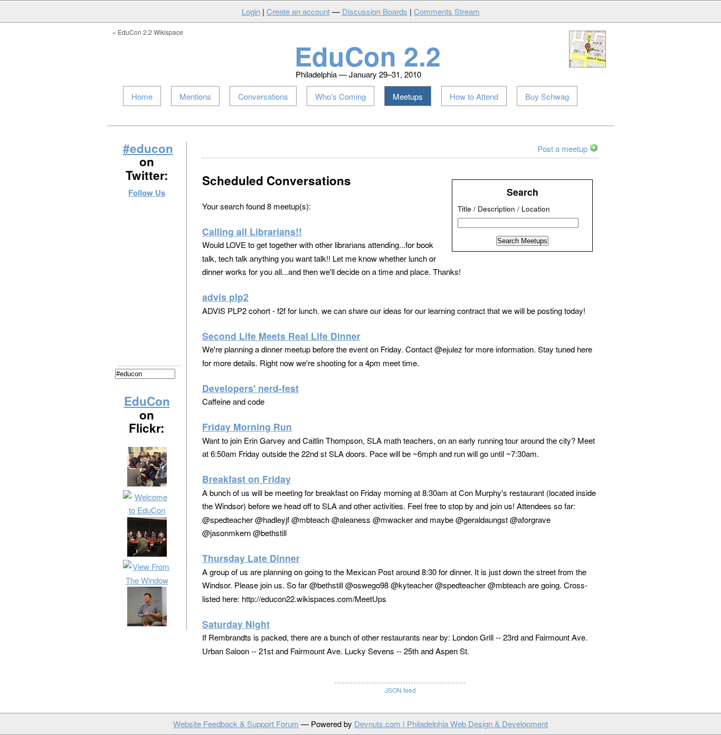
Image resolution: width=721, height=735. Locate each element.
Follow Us (146, 192)
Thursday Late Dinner (251, 558)
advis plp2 (225, 296)
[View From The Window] (146, 580)
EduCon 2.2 (368, 55)
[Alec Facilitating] (147, 483)
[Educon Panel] (147, 553)
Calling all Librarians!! (252, 231)
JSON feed (400, 689)
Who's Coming (340, 96)
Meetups (408, 96)
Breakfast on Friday (246, 478)
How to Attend (474, 96)
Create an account (298, 11)
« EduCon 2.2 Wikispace (147, 32)
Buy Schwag (547, 96)
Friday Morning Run (247, 426)
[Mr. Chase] (147, 622)
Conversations (263, 96)
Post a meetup (563, 148)
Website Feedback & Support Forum (236, 723)
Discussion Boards (374, 11)
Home (142, 96)
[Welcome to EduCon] (146, 510)
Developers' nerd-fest (250, 388)
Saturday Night (236, 624)
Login (251, 11)
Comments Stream (447, 11)
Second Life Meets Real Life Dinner (281, 335)
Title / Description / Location (504, 209)
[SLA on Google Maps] (587, 64)
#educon (148, 148)
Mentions (195, 96)
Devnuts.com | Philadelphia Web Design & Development (451, 723)
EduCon (147, 401)
